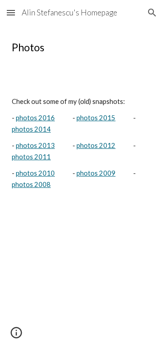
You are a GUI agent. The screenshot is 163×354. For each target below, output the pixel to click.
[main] (81, 47)
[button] (11, 12)
